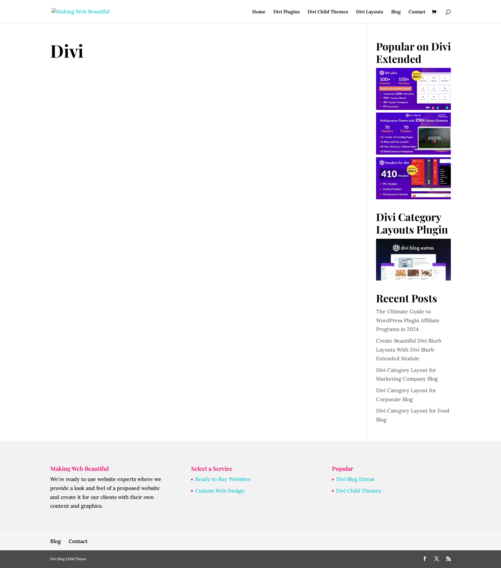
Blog (396, 12)
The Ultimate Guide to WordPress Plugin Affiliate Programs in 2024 (408, 320)
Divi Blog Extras (355, 479)
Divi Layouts (369, 12)
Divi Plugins (286, 12)
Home (259, 12)
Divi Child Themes (328, 12)
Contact (417, 12)
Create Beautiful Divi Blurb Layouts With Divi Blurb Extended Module (408, 349)
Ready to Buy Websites (223, 479)
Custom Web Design (219, 490)
